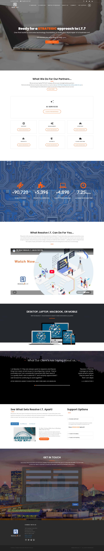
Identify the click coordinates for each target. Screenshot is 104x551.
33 (68, 385)
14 (48, 385)
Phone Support (74, 419)
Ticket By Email (74, 433)
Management (52, 126)
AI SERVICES (42, 5)
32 (67, 385)
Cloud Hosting (80, 141)
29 (64, 385)
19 (53, 385)
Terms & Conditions (16, 547)
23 (57, 385)
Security (52, 141)
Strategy (80, 126)
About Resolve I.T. (44, 438)
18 (52, 385)
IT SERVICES (32, 5)
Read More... (52, 89)
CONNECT (73, 5)
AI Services (52, 106)
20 (54, 385)
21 (55, 385)
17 (51, 385)
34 (69, 385)
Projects (24, 141)
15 (49, 385)
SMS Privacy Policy (27, 547)
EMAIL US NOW (28, 535)
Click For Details (52, 111)
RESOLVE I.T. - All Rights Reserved (84, 547)
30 (65, 385)
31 (66, 385)
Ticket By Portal (74, 437)
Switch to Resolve (54, 5)
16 (50, 385)
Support (23, 126)
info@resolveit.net (26, 1)
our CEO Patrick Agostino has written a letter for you (68, 85)
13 (47, 385)
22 (56, 385)
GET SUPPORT (82, 5)
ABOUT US (65, 5)
